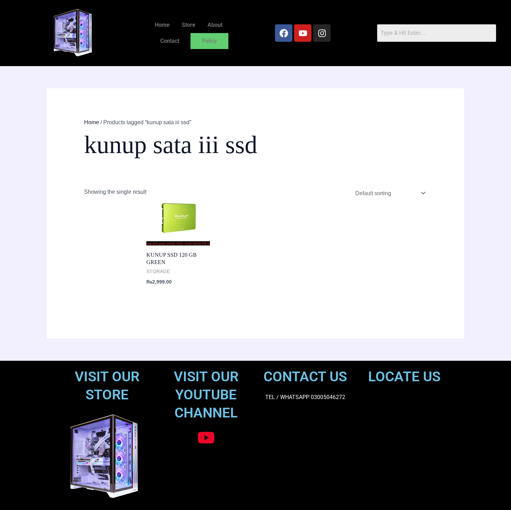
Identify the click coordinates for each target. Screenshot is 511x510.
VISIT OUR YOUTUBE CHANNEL (206, 394)
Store (188, 25)
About (215, 25)
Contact (169, 41)
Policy (209, 41)
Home (162, 25)
